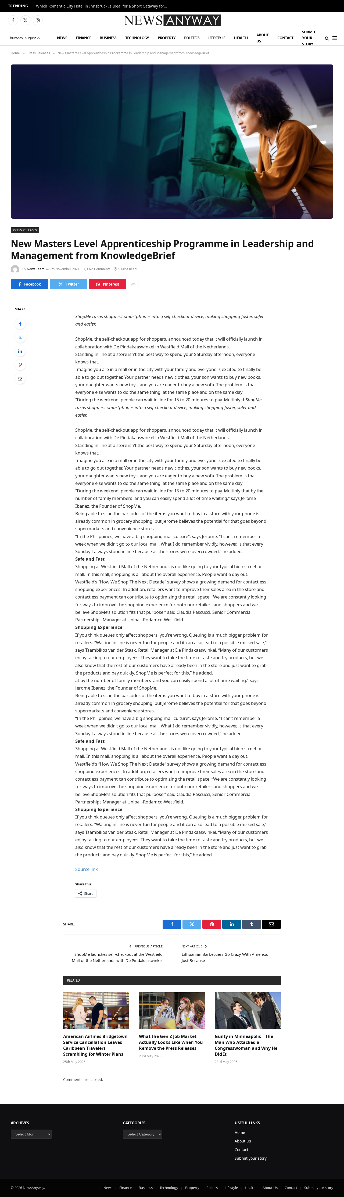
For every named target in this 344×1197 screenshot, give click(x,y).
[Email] (20, 378)
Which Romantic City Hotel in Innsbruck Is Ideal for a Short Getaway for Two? (103, 6)
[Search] (327, 38)
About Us (262, 37)
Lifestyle (216, 37)
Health (241, 37)
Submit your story (309, 37)
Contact (285, 37)
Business (108, 37)
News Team (35, 269)
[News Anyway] (172, 20)
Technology (137, 37)
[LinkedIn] (20, 351)
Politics (191, 37)
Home (240, 1132)
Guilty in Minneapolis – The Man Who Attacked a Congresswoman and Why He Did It (246, 1045)
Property (166, 37)
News (62, 37)
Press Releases (25, 230)
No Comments (99, 269)
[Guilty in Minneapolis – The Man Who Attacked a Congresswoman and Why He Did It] (248, 1010)
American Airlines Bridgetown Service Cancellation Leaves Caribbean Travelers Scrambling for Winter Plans (95, 1045)
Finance (83, 37)
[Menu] (334, 38)
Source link (86, 869)
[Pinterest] (20, 364)
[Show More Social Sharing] (133, 284)
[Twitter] (20, 337)
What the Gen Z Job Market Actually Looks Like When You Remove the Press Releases (171, 1042)
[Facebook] (20, 323)
